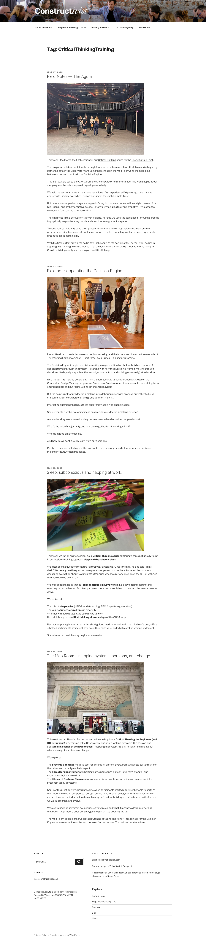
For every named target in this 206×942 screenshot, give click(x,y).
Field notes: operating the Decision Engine (84, 270)
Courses (96, 907)
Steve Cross (113, 876)
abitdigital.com (113, 859)
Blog (94, 912)
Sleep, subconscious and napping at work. (84, 472)
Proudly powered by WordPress (65, 935)
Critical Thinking (107, 160)
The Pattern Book (43, 27)
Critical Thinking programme (119, 358)
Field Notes (144, 27)
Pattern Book (98, 896)
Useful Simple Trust (142, 160)
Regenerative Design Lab (70, 27)
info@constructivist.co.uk (46, 879)
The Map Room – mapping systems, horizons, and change (98, 656)
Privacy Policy (41, 935)
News (95, 918)
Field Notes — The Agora (69, 76)
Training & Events (100, 27)
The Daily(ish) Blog (123, 27)
